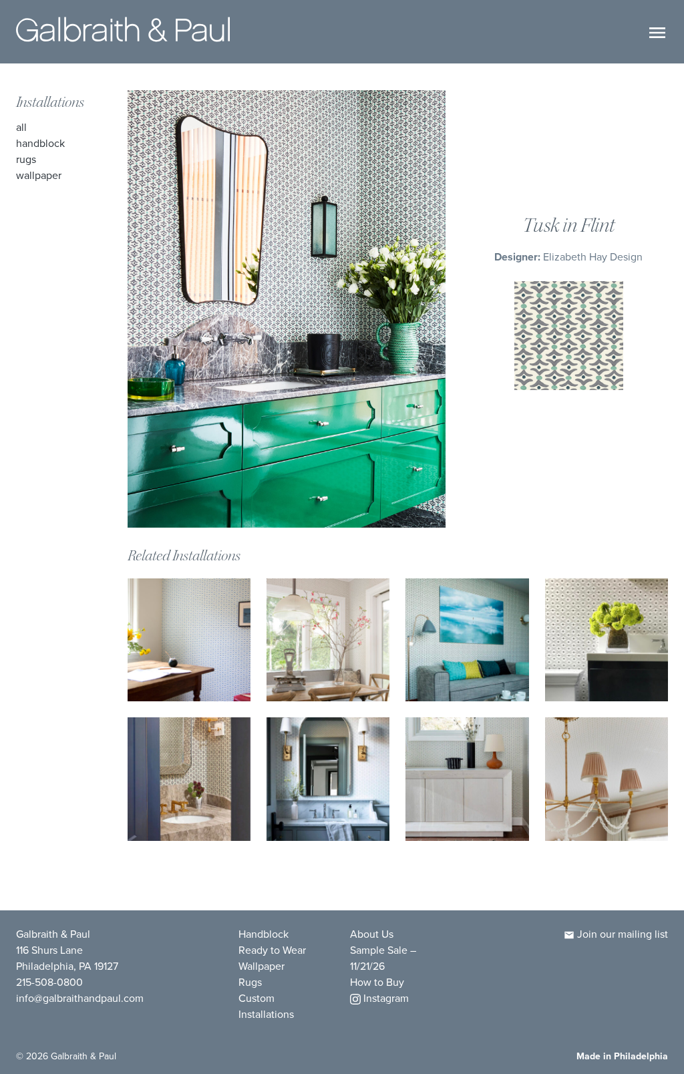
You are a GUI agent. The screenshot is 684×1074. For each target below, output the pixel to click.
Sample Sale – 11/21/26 (383, 958)
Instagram (385, 998)
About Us (371, 934)
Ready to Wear (272, 950)
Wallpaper (38, 175)
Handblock (40, 143)
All (21, 127)
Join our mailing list (621, 934)
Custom (256, 998)
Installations (50, 102)
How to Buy (377, 982)
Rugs (26, 159)
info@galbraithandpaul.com (80, 998)
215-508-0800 (49, 982)
